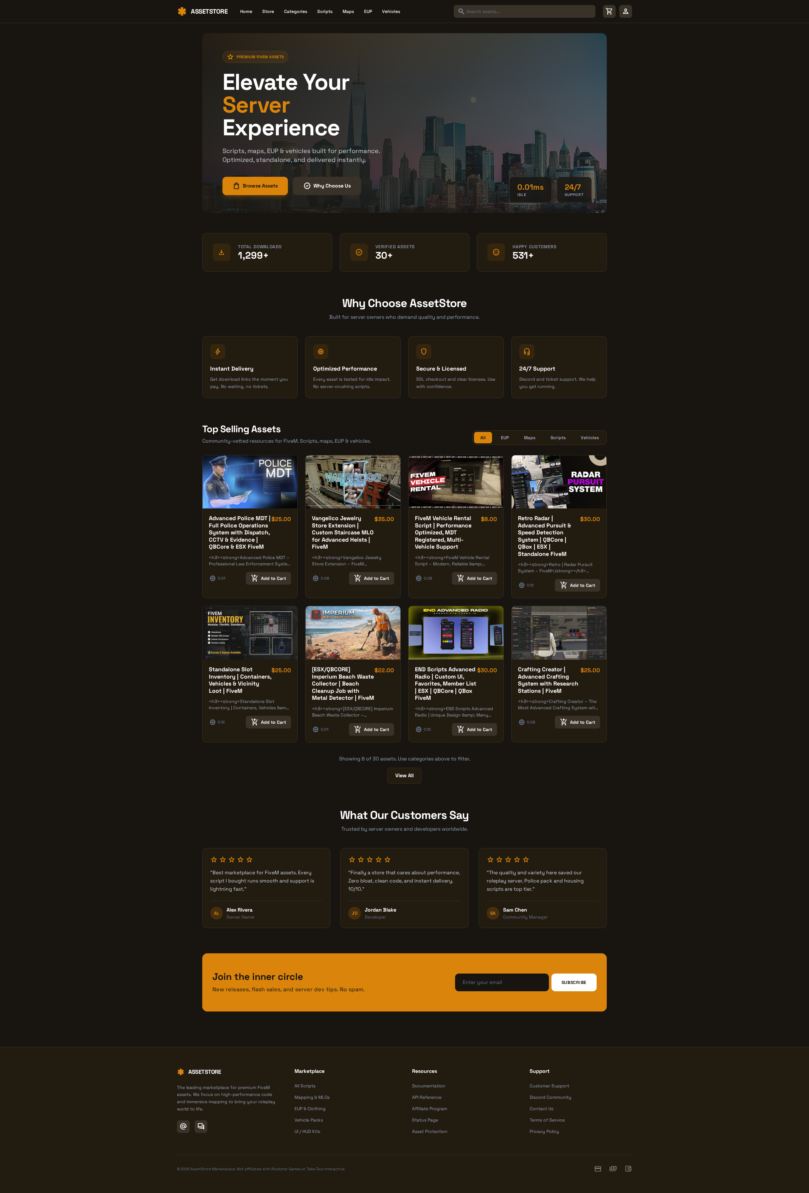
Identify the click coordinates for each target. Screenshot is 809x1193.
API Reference (426, 1097)
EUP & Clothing (310, 1108)
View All (404, 775)
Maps (348, 11)
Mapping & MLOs (312, 1097)
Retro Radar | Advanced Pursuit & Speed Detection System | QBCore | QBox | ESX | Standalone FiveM (544, 535)
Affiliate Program (429, 1108)
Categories (295, 11)
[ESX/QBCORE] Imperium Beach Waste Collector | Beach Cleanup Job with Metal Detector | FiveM (343, 683)
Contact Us (541, 1108)
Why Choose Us (327, 185)
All (483, 437)
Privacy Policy (544, 1131)
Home (246, 11)
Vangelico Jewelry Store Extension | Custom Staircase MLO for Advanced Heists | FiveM (343, 532)
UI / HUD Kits (307, 1131)
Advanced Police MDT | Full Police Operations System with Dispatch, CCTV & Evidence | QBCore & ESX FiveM (240, 532)
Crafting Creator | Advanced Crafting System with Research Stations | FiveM (548, 680)
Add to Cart (268, 578)
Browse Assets (255, 185)
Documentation (428, 1086)
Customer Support (549, 1086)
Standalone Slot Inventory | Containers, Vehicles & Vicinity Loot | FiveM (240, 680)
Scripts (324, 11)
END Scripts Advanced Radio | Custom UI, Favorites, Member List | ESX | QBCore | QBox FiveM (445, 683)
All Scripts (305, 1086)
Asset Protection (429, 1131)
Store (268, 11)
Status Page (425, 1120)
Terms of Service (547, 1120)
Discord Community (550, 1097)
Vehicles (391, 11)
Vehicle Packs (309, 1120)
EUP (368, 11)
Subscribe (574, 982)
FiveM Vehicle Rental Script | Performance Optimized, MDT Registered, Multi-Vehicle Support (443, 532)
